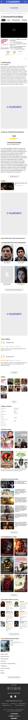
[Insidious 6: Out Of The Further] (16, 624)
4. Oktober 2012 (13, 39)
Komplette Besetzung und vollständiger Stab (14, 289)
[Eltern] (21, 439)
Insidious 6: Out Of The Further (23, 622)
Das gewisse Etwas (4, 658)
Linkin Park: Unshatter (5, 668)
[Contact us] (19, 688)
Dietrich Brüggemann (17, 42)
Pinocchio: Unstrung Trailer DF (7, 554)
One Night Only (4, 665)
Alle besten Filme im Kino (14, 634)
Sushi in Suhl (7, 468)
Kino (4, 13)
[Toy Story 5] (16, 604)
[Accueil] (13, 2)
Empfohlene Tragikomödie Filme (18, 13)
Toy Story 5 (22, 601)
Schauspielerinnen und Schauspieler (13, 242)
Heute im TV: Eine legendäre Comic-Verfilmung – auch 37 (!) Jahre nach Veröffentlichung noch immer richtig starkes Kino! (21, 524)
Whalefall (2, 673)
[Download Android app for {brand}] (16, 696)
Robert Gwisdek (21, 262)
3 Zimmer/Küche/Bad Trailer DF (21, 184)
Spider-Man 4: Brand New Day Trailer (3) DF (7, 590)
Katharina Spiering (18, 47)
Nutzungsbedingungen (20, 709)
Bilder (3, 377)
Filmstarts (14, 51)
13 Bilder (14, 401)
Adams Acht (3, 661)
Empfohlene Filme (9, 13)
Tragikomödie (13, 40)
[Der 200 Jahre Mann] (7, 439)
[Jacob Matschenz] (7, 252)
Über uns (5, 709)
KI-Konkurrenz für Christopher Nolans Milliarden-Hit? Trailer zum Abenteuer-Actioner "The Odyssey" (21, 516)
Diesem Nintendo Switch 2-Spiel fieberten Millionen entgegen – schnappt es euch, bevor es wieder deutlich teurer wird (21, 491)
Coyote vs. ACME (4, 654)
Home (2, 13)
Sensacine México (19, 705)
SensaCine (12, 703)
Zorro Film (16, 409)
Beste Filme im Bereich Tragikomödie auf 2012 (14, 470)
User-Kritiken (5, 339)
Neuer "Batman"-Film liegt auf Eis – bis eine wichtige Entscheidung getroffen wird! (21, 482)
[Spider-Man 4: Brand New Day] (3, 604)
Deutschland (16, 408)
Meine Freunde (20, 51)
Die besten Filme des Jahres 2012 (13, 469)
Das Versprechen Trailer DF (21, 554)
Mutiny (11, 640)
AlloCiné (3, 703)
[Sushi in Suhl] (7, 459)
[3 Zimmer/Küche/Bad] (5, 43)
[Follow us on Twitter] (12, 688)
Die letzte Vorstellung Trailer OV (21, 572)
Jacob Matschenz (18, 46)
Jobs (8, 709)
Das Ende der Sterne (5, 656)
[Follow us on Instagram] (15, 688)
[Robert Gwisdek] (21, 252)
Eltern (21, 448)
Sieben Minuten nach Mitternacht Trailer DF (21, 590)
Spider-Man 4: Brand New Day (9, 602)
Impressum (12, 709)
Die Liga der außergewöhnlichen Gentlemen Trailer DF (7, 572)
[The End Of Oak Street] (3, 624)
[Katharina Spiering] (7, 274)
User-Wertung (8, 51)
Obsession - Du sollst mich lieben (9, 612)
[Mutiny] (5, 646)
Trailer (3, 181)
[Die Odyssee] (16, 614)
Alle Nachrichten (14, 532)
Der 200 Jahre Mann (7, 448)
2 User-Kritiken (14, 372)
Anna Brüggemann (18, 43)
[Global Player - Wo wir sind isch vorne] (21, 459)
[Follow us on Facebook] (8, 688)
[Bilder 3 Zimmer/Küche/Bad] (4, 381)
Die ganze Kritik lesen (14, 176)
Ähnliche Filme (6, 429)
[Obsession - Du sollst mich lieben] (3, 614)
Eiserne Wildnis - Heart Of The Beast (8, 663)
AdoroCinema (5, 705)
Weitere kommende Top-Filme (14, 677)
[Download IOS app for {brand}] (12, 696)
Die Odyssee (22, 611)
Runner (2, 670)
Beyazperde (21, 703)
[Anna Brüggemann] (21, 274)
